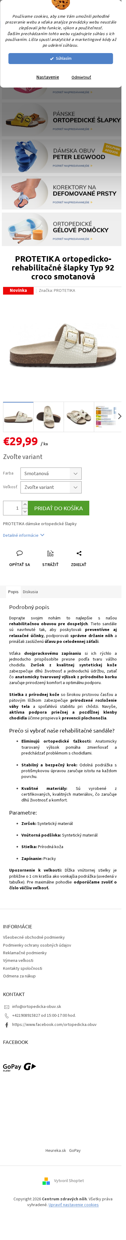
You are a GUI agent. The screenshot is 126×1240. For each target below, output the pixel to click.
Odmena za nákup (19, 976)
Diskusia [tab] (30, 592)
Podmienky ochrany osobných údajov (37, 945)
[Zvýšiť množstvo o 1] (25, 504)
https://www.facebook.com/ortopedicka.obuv (54, 1025)
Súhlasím (64, 58)
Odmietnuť (81, 77)
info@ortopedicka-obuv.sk (36, 1007)
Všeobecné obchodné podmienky (34, 937)
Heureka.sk (56, 1151)
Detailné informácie (21, 535)
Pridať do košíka (58, 508)
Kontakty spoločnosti (22, 969)
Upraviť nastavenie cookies (74, 1205)
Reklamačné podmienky (25, 953)
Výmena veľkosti (18, 961)
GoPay (75, 1151)
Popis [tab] (13, 592)
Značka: (57, 291)
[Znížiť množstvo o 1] (25, 511)
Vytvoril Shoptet (69, 1181)
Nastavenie (47, 77)
